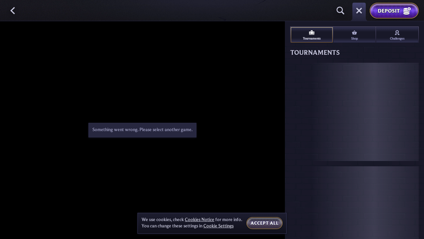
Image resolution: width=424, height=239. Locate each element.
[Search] (340, 11)
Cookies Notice (199, 219)
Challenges (397, 38)
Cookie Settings (218, 226)
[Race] (359, 10)
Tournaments (312, 38)
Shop (354, 38)
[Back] (13, 11)
